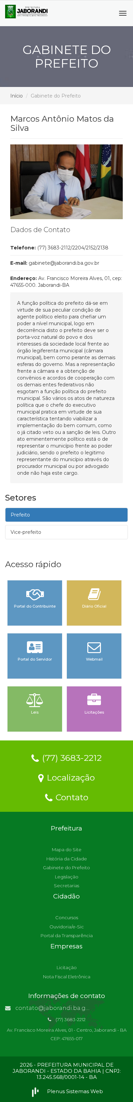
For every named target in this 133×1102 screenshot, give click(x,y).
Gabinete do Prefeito (66, 867)
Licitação (67, 967)
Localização (69, 777)
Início (16, 96)
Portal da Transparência (67, 935)
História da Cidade (66, 858)
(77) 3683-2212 (71, 757)
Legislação (66, 876)
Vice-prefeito (26, 532)
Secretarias (66, 885)
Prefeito (20, 515)
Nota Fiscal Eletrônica (66, 976)
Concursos (66, 917)
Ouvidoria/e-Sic (66, 926)
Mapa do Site (67, 849)
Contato (70, 797)
